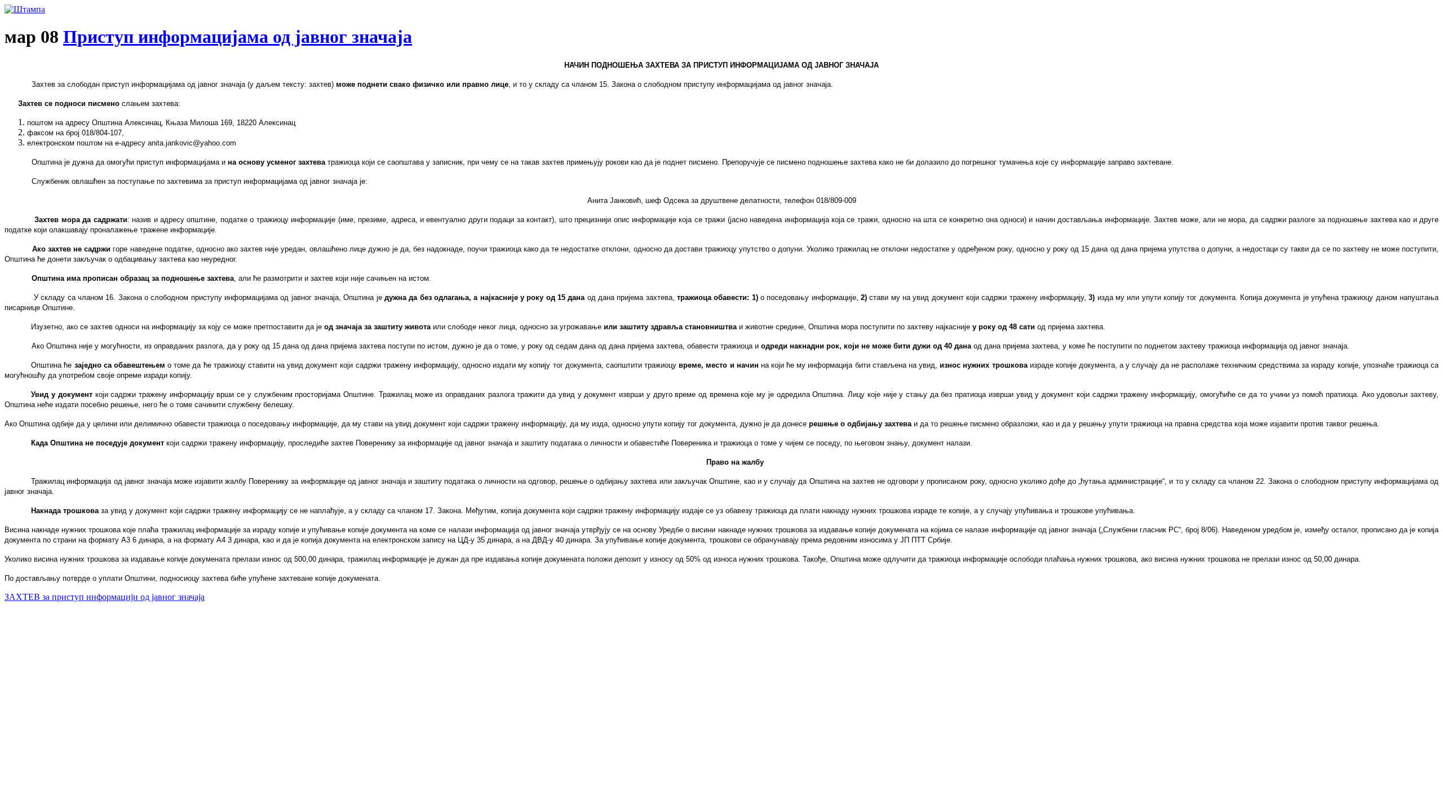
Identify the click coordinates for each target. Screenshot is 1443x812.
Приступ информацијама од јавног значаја (237, 37)
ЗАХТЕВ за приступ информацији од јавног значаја (105, 597)
